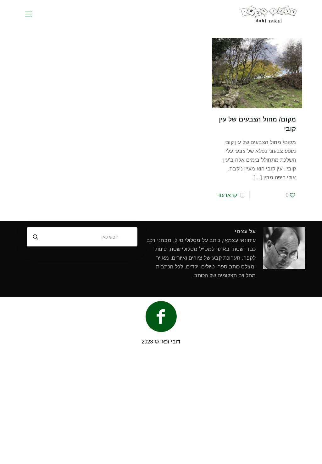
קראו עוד (227, 195)
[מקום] (269, 14)
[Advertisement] (161, 407)
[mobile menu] (28, 14)
